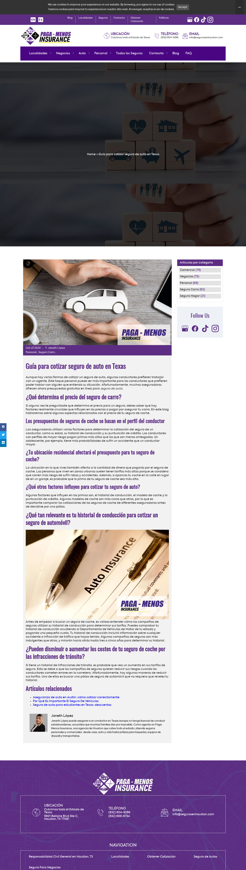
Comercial (187, 270)
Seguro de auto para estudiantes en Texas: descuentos (72, 705)
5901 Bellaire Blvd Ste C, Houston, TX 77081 (61, 818)
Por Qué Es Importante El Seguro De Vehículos (66, 701)
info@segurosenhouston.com (206, 37)
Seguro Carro (189, 289)
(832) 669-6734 (119, 816)
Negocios (186, 276)
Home (91, 154)
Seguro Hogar (190, 296)
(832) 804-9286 (169, 37)
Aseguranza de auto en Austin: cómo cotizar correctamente (76, 697)
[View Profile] (190, 20)
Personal (186, 283)
